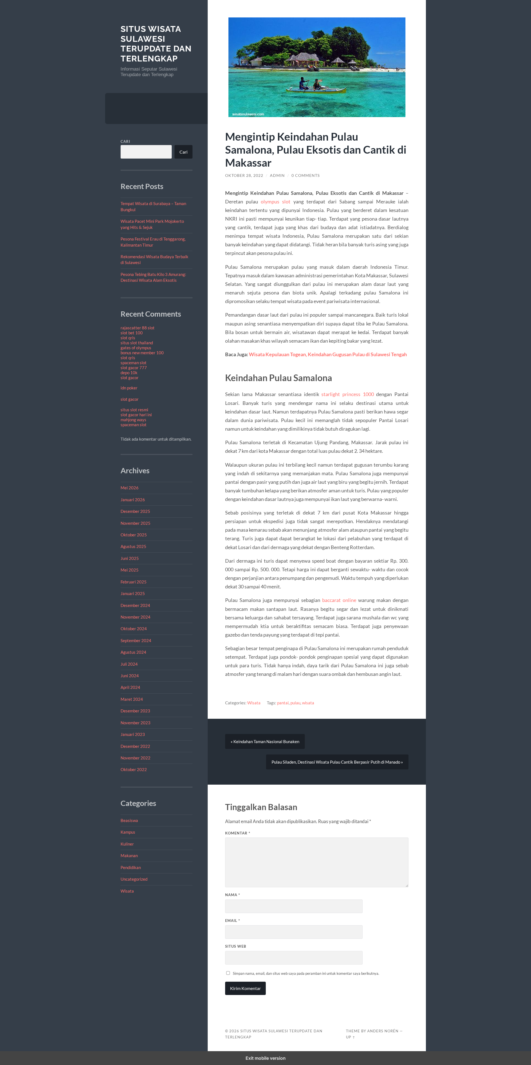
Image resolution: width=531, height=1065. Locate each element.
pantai (283, 702)
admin (277, 175)
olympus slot (275, 201)
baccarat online (339, 600)
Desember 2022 (135, 746)
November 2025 (135, 523)
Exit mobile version (266, 1058)
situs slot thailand (137, 342)
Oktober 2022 (134, 769)
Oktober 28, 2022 (244, 175)
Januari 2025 (133, 593)
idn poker (129, 387)
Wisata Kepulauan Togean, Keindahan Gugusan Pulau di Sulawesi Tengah (328, 354)
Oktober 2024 (134, 628)
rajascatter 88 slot (138, 327)
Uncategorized (134, 879)
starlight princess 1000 (347, 394)
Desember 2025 (135, 511)
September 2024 (136, 640)
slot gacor (130, 377)
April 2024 (130, 687)
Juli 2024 (129, 663)
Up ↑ (350, 1037)
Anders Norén (383, 1031)
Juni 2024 (130, 675)
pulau (295, 702)
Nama (232, 895)
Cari (125, 141)
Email (232, 920)
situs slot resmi (134, 409)
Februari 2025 (134, 581)
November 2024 (135, 616)
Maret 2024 (132, 699)
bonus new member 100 (142, 352)
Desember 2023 (135, 710)
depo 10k (129, 372)
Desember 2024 (135, 605)
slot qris (128, 337)
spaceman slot (134, 362)
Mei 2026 (130, 487)
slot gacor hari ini (136, 414)
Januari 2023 (133, 734)
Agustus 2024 (133, 652)
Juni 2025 (130, 558)
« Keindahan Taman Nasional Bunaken (265, 741)
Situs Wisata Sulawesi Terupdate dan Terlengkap (156, 43)
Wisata (127, 890)
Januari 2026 (133, 499)
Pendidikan (131, 867)
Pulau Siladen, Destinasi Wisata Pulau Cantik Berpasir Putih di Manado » (337, 761)
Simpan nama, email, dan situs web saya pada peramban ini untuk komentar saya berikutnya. (306, 973)
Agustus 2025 (133, 546)
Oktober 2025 (134, 534)
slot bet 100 (132, 332)
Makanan (129, 855)
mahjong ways (133, 419)
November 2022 (135, 757)
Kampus (128, 831)
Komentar (237, 833)
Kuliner (127, 843)
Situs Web (235, 946)
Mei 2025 (130, 569)
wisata (308, 702)
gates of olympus (136, 347)
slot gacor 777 (134, 367)
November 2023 (135, 722)
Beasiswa (129, 820)
